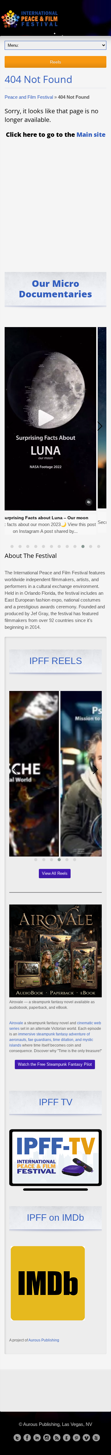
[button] (12, 546)
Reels (55, 61)
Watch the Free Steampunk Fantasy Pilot (55, 1064)
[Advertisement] (55, 201)
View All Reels (55, 873)
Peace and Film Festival (29, 97)
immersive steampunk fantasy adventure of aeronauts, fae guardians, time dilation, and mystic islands (51, 1039)
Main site (90, 134)
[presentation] (10, 426)
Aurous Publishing (43, 1340)
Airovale (16, 1023)
